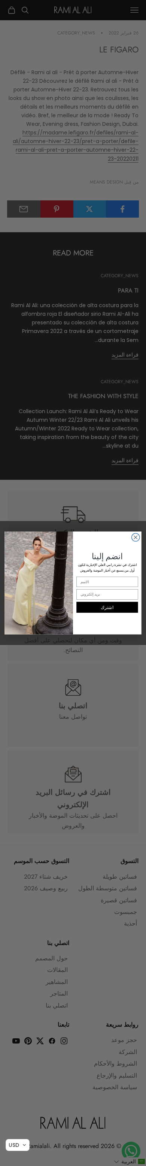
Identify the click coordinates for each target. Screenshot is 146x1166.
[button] (18, 1145)
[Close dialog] (136, 537)
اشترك (107, 608)
